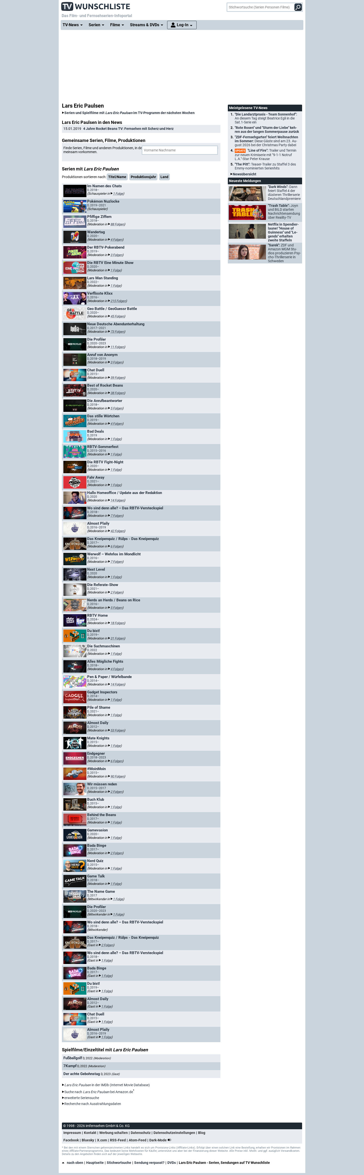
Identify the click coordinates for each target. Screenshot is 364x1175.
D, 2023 (110, 1074)
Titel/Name (117, 177)
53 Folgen (117, 730)
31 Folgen (117, 638)
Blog (201, 1133)
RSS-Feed (118, 1140)
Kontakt (90, 1133)
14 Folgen (117, 500)
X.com (102, 1140)
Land (164, 177)
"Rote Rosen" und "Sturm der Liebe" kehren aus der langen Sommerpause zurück (267, 130)
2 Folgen (116, 592)
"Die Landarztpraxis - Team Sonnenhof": (266, 118)
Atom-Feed (137, 1140)
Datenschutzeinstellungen (174, 1133)
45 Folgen (117, 316)
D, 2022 (97, 1058)
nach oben (75, 1163)
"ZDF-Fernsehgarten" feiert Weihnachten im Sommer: (266, 141)
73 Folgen (117, 331)
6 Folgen (116, 546)
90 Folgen (117, 776)
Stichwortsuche (119, 1163)
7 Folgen (116, 515)
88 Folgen (117, 224)
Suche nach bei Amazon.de (98, 1092)
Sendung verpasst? (149, 1163)
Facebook (71, 1140)
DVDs (171, 1163)
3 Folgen (116, 255)
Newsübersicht (244, 174)
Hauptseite (95, 1163)
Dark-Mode (158, 1140)
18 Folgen (117, 623)
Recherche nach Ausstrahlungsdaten (92, 1104)
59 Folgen (117, 377)
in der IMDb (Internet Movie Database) (107, 1085)
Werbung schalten (113, 1133)
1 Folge (118, 193)
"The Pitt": (265, 166)
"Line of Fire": (265, 154)
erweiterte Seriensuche (81, 1098)
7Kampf (70, 1066)
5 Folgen (116, 408)
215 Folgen (118, 301)
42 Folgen (117, 531)
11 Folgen (117, 347)
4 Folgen (116, 239)
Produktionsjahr (143, 177)
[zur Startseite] (96, 5)
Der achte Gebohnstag (81, 1074)
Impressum (72, 1133)
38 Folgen (117, 393)
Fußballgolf (72, 1058)
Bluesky (88, 1140)
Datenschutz (141, 1133)
